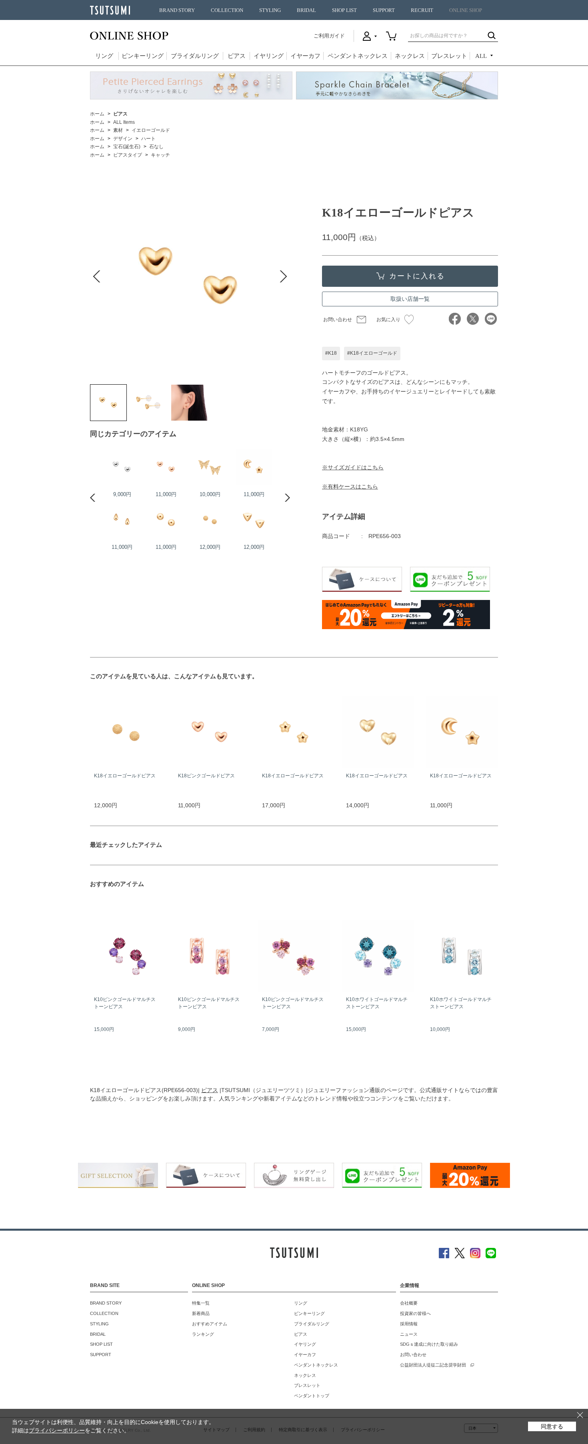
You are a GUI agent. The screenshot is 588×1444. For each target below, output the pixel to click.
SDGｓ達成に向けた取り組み (429, 1344)
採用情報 (409, 1323)
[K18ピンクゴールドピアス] (166, 467)
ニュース (409, 1334)
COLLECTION (227, 10)
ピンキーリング (143, 56)
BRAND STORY (177, 10)
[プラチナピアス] (122, 467)
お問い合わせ (337, 319)
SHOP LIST (344, 10)
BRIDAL (306, 10)
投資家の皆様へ (415, 1313)
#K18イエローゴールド (372, 353)
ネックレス (410, 56)
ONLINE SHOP (465, 10)
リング (104, 56)
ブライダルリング (195, 56)
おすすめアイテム (209, 1323)
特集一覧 (201, 1303)
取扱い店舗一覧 (410, 299)
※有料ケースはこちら (350, 486)
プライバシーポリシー (57, 1430)
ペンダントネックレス (358, 56)
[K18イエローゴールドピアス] (108, 402)
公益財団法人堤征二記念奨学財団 (433, 1365)
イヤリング (269, 56)
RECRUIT (422, 10)
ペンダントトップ (311, 1395)
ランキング (203, 1334)
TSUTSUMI (110, 10)
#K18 (331, 353)
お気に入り (388, 319)
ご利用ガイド (329, 36)
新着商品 (201, 1313)
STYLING (270, 10)
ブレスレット (449, 56)
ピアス (237, 56)
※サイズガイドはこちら (353, 467)
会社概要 (409, 1303)
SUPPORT (384, 10)
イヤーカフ (305, 56)
